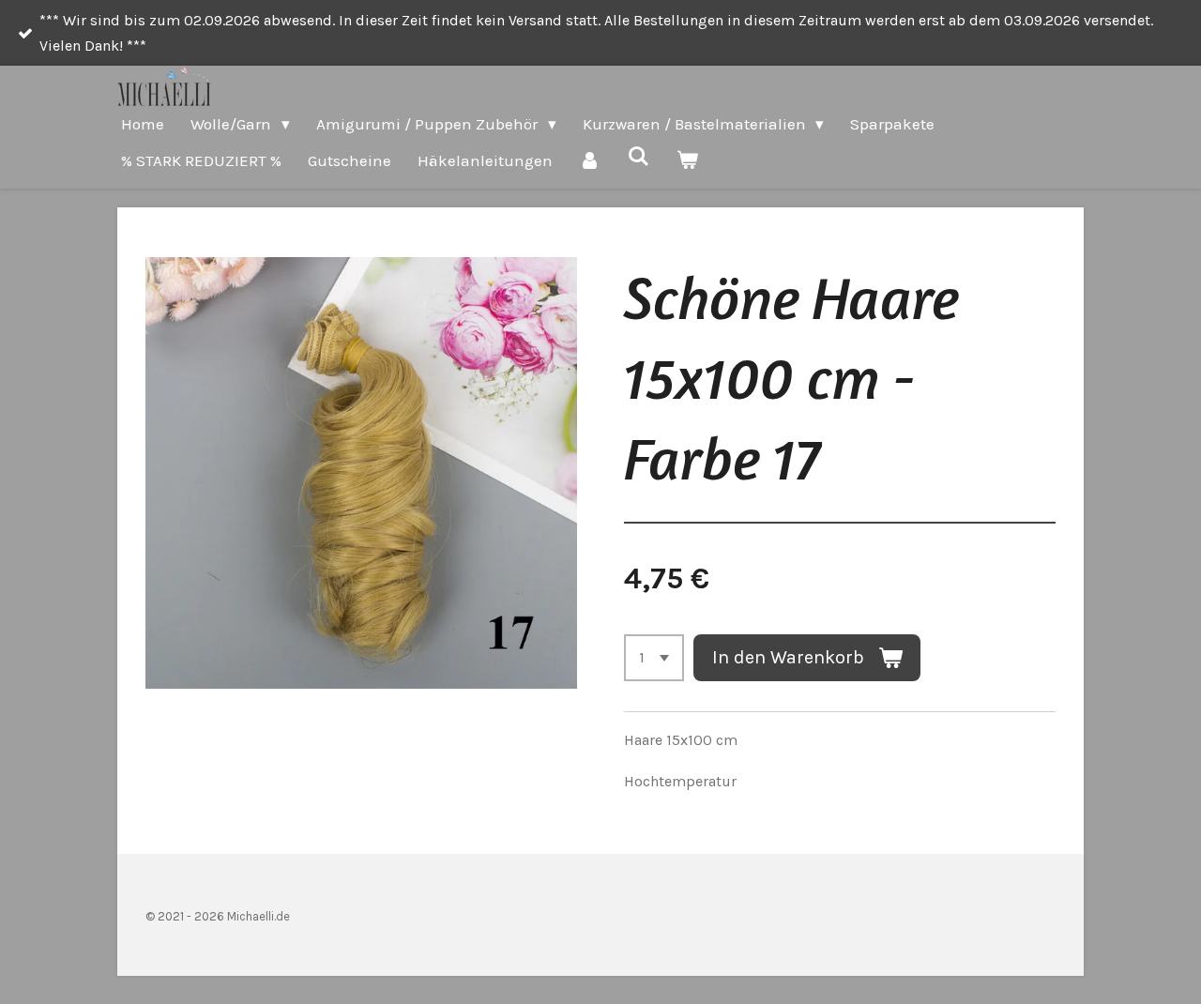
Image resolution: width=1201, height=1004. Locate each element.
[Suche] (639, 157)
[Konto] (590, 161)
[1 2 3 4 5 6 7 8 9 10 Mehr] (654, 657)
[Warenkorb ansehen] (687, 161)
